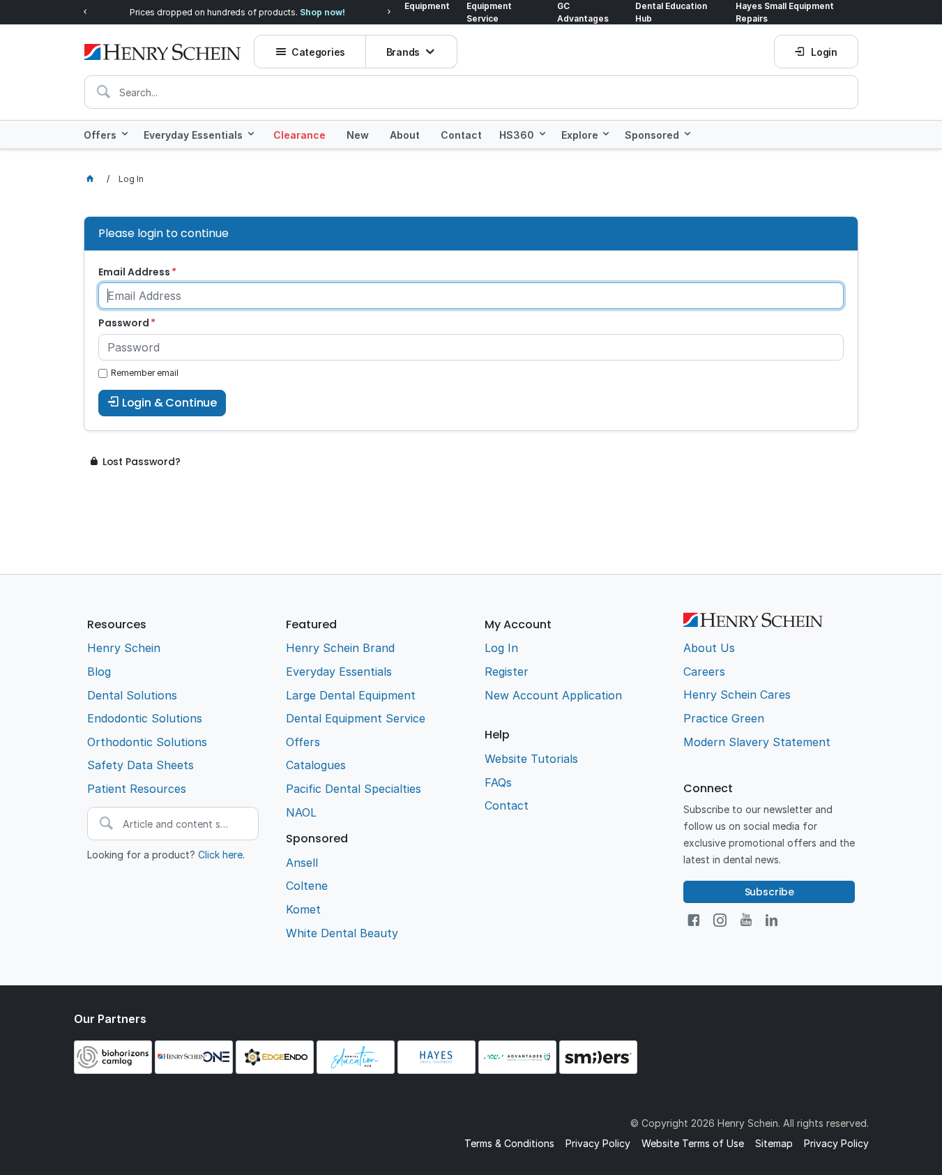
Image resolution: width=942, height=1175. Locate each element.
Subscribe (769, 892)
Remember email (144, 372)
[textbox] (471, 92)
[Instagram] (720, 920)
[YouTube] (746, 920)
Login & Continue (169, 403)
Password (123, 323)
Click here (220, 855)
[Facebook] (693, 920)
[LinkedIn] (771, 920)
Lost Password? (141, 462)
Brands (403, 52)
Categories (318, 52)
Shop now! (322, 12)
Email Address (134, 272)
